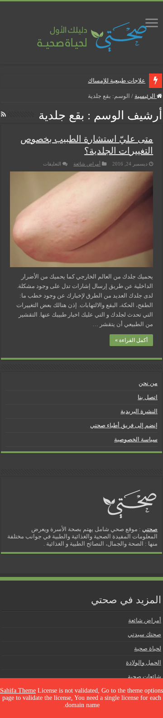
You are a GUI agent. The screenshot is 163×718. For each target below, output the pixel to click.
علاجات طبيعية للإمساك (116, 80)
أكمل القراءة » (131, 340)
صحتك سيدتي (144, 634)
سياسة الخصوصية (136, 439)
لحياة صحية (147, 648)
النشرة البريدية (139, 411)
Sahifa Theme (18, 690)
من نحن (148, 383)
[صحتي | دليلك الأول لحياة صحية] (81, 30)
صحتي (150, 529)
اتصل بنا (148, 397)
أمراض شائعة (87, 163)
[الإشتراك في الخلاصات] (3, 114)
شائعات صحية (144, 676)
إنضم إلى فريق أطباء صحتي (124, 425)
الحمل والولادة (143, 662)
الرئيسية (145, 96)
